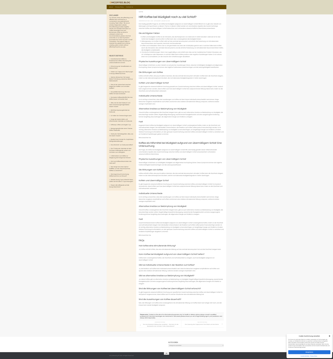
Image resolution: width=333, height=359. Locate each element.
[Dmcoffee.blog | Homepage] (120, 2)
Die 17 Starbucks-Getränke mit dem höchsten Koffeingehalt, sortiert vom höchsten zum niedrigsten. (120, 150)
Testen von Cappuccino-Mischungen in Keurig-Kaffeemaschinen (121, 72)
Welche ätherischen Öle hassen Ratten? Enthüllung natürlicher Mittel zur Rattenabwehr (121, 79)
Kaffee (141, 12)
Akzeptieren (309, 352)
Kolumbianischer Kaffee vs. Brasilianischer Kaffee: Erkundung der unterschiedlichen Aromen (120, 60)
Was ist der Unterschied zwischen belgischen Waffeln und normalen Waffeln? (120, 86)
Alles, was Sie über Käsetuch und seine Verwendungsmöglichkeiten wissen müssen (119, 104)
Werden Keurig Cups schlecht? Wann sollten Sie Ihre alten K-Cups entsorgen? (121, 180)
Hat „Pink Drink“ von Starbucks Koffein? (122, 145)
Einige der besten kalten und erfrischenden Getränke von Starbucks (120, 120)
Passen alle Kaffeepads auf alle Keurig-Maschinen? (119, 186)
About (111, 7)
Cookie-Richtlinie (305, 356)
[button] (329, 336)
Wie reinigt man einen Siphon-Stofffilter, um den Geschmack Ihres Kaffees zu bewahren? (119, 168)
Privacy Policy (313, 356)
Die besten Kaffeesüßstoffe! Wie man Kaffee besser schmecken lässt (121, 98)
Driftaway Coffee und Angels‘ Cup (121, 125)
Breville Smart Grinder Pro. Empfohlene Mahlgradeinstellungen (121, 140)
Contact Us (129, 7)
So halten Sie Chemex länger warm (121, 115)
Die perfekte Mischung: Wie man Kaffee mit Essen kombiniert (119, 93)
